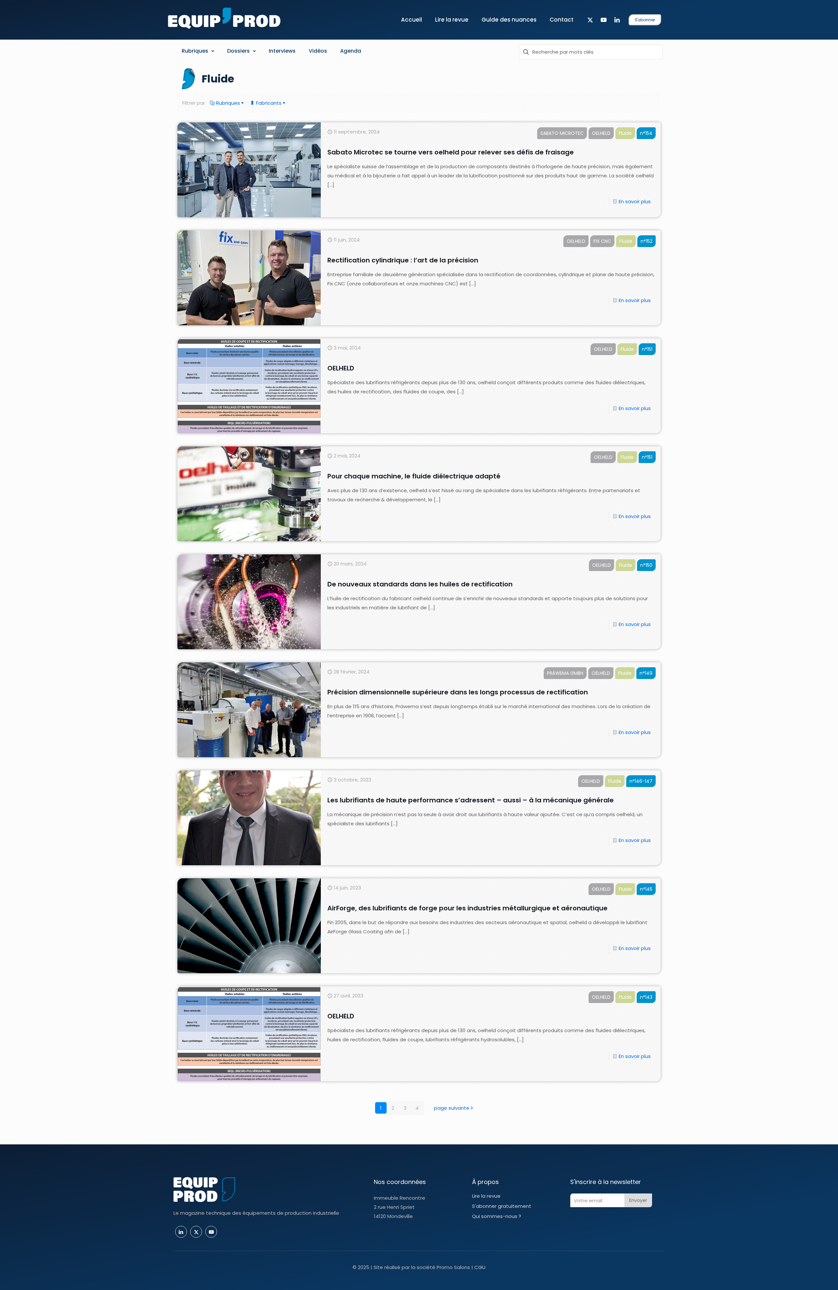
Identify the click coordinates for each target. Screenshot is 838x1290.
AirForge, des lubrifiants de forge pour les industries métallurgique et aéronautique (467, 908)
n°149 (646, 673)
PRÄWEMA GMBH (565, 673)
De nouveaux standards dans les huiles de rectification (420, 584)
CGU (479, 1267)
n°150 (646, 565)
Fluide (625, 133)
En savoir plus (635, 201)
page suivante (451, 1107)
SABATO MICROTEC (562, 133)
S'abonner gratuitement (501, 1206)
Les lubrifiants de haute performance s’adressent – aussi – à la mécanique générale (470, 800)
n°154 (646, 133)
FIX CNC (602, 241)
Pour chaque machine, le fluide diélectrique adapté (414, 476)
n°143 (646, 997)
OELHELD (601, 133)
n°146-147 (640, 781)
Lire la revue (486, 1195)
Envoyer (638, 1200)
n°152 (646, 241)
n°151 (647, 349)
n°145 (646, 889)
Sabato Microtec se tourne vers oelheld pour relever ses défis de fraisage (450, 152)
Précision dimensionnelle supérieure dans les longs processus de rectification (457, 692)
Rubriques (227, 102)
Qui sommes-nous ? (496, 1216)
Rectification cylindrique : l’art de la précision (402, 260)
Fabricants (268, 102)
